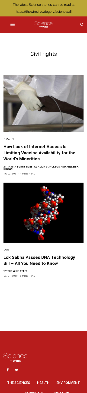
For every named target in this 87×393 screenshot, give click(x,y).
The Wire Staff (17, 271)
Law (6, 249)
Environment (68, 383)
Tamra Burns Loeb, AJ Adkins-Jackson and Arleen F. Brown (41, 167)
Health (8, 138)
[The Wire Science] (43, 24)
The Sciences (18, 383)
